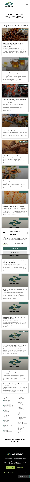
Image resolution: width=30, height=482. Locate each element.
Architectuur (7, 402)
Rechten (20, 411)
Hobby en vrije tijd (8, 425)
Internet (6, 430)
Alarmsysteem (7, 401)
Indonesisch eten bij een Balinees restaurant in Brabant (13, 129)
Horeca (5, 426)
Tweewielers (20, 418)
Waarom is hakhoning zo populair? (13, 206)
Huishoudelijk (7, 427)
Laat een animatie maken (7, 444)
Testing (19, 416)
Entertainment (7, 417)
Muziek (19, 406)
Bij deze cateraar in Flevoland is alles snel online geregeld (14, 261)
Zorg (19, 432)
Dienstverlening (7, 411)
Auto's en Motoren (8, 404)
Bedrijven (6, 407)
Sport (19, 413)
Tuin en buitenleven (22, 417)
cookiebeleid (5, 244)
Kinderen (20, 397)
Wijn (19, 424)
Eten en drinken (7, 419)
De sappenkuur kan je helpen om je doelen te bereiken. (14, 317)
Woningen (20, 428)
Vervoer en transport (22, 423)
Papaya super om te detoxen (12, 181)
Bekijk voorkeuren (15, 252)
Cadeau (6, 410)
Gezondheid (6, 422)
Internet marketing (8, 431)
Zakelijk (19, 429)
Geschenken (6, 421)
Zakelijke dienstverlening (23, 431)
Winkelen (20, 426)
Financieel (6, 420)
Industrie (6, 429)
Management (21, 398)
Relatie (19, 412)
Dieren (5, 412)
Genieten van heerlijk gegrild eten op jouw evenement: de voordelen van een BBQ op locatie (15, 101)
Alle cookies (15, 248)
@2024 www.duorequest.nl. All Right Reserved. (15, 478)
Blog (5, 409)
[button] (26, 233)
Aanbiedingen (7, 400)
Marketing (20, 399)
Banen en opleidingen (8, 405)
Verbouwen (20, 422)
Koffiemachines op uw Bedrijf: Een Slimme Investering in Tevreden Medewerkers (13, 45)
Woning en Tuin (21, 427)
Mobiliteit (20, 403)
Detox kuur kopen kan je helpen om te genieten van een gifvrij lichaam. (14, 346)
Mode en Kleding (21, 404)
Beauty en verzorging (8, 406)
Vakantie (20, 421)
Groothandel (7, 424)
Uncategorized (21, 419)
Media (19, 401)
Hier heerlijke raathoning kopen (12, 73)
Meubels (20, 402)
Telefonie (20, 414)
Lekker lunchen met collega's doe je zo (15, 155)
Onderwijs (20, 407)
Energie (6, 416)
